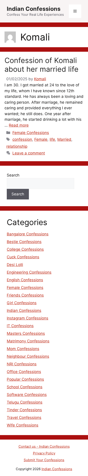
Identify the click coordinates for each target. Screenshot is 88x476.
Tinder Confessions (24, 410)
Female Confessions (30, 132)
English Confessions (25, 280)
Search (13, 175)
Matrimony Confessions (28, 341)
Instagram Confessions (27, 318)
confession (22, 139)
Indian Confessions (33, 8)
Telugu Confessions (24, 402)
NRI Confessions (22, 364)
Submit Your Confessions (44, 460)
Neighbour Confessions (28, 356)
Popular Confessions (25, 379)
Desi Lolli (15, 264)
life (52, 139)
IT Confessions (20, 326)
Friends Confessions (25, 295)
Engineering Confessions (29, 272)
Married (64, 139)
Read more (19, 125)
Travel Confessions (24, 417)
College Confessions (25, 249)
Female (40, 139)
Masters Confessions (26, 333)
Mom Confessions (23, 348)
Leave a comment (28, 153)
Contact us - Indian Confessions (44, 446)
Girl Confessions (22, 303)
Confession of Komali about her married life (42, 64)
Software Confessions (27, 394)
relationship (16, 146)
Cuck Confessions (23, 257)
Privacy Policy (44, 453)
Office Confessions (24, 371)
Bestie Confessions (24, 241)
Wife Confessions (22, 425)
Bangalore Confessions (28, 234)
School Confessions (24, 387)
